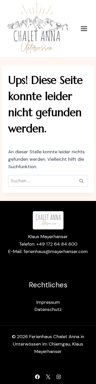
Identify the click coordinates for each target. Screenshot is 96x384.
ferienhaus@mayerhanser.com (56, 251)
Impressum (48, 302)
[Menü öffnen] (84, 28)
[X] (48, 376)
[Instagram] (58, 376)
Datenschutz (48, 309)
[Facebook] (37, 376)
